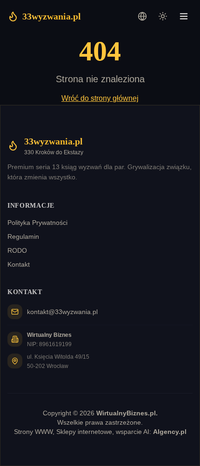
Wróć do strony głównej (100, 98)
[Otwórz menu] (184, 16)
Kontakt (18, 264)
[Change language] (142, 16)
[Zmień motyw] (162, 16)
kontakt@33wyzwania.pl (62, 311)
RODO (17, 250)
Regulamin (23, 236)
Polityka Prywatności (37, 222)
